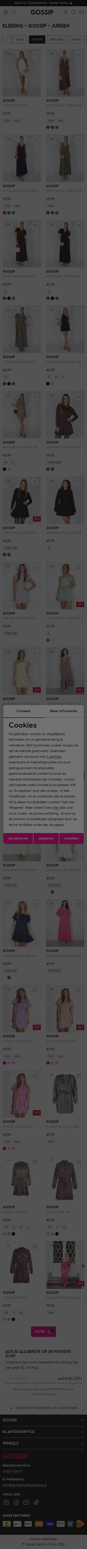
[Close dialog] (82, 751)
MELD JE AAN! (29, 788)
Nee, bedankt (30, 793)
